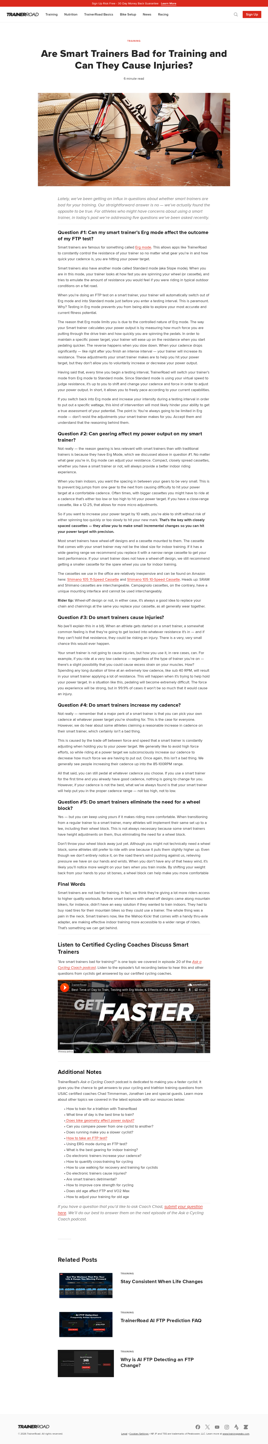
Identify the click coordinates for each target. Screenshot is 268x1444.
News (147, 14)
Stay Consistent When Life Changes (162, 1281)
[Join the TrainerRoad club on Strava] (236, 1427)
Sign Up (252, 14)
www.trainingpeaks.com (236, 1433)
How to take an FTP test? (86, 1138)
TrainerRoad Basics (98, 14)
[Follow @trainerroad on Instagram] (227, 1427)
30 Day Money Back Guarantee (134, 3)
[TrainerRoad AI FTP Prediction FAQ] (86, 1324)
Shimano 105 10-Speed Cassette (153, 579)
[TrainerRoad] (23, 14)
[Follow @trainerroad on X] (207, 1427)
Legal (124, 1433)
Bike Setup (128, 14)
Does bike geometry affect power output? (99, 1120)
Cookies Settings (139, 1433)
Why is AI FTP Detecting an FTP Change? (157, 1362)
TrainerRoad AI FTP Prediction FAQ (161, 1320)
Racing (163, 14)
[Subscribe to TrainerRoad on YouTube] (217, 1427)
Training (51, 14)
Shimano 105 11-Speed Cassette (93, 579)
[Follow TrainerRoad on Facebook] (198, 1427)
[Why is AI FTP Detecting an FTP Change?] (86, 1363)
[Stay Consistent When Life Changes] (86, 1285)
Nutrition (70, 14)
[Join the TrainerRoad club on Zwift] (246, 1427)
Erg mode (143, 247)
